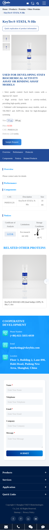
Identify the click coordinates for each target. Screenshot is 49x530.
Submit (24, 453)
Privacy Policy (28, 512)
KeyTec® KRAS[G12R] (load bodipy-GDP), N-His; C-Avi (24, 303)
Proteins (22, 9)
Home (5, 9)
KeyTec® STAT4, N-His (14, 13)
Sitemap (17, 512)
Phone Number (22, 334)
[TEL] (18, 527)
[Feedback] (43, 527)
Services (7, 479)
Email (25, 346)
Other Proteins (34, 9)
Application (9, 487)
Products (13, 9)
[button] (46, 281)
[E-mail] (6, 527)
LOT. (9, 234)
